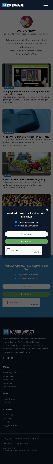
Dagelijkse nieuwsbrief (28, 222)
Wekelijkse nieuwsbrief (28, 226)
